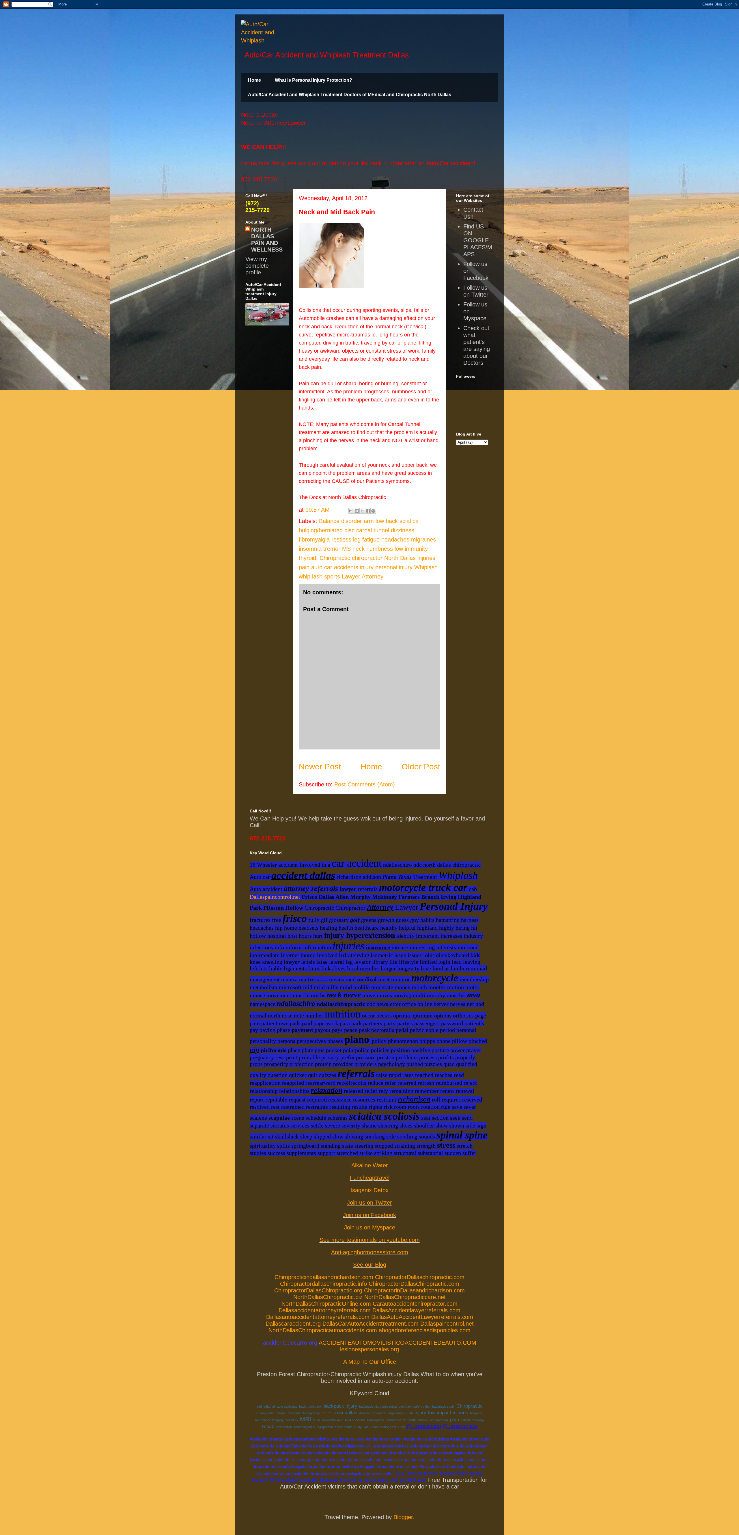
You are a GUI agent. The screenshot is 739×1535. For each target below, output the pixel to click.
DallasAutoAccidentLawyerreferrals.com (422, 1317)
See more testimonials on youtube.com (370, 1240)
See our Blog (369, 1265)
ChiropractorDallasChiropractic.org (318, 1290)
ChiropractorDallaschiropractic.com (419, 1277)
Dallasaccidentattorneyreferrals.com (325, 1310)
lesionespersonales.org (369, 1349)
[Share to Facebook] (368, 511)
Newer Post (320, 766)
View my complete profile (257, 266)
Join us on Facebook (369, 1215)
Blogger (403, 1517)
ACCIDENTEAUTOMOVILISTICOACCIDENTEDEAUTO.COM (397, 1342)
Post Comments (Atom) (364, 784)
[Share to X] (362, 511)
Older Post (421, 766)
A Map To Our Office (369, 1362)
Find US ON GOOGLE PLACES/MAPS (477, 240)
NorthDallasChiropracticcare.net (405, 1297)
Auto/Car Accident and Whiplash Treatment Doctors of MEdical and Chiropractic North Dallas (349, 94)
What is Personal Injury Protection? (313, 80)
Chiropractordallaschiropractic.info (323, 1284)
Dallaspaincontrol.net (275, 897)
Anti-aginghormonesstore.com (369, 1252)
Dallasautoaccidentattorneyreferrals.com (318, 1317)
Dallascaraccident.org (293, 1323)
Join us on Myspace (369, 1227)
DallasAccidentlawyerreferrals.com (416, 1310)
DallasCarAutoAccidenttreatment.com (370, 1323)
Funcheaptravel (369, 1178)
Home (254, 80)
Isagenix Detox (369, 1190)
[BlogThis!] (357, 511)
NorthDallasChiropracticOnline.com (326, 1303)
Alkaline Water (369, 1165)
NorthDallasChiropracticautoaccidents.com (322, 1330)
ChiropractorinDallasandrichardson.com (414, 1290)
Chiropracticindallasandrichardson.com (324, 1277)
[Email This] (351, 511)
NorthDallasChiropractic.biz (328, 1297)
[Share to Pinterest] (373, 511)
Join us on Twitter (369, 1202)
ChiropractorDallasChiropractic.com (414, 1284)
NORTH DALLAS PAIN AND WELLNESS (267, 239)
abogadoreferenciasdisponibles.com (425, 1330)
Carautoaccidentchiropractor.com (415, 1303)
